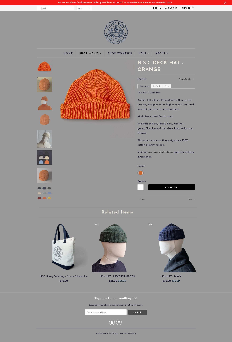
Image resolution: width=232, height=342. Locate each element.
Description (144, 86)
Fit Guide (157, 86)
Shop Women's (120, 53)
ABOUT (160, 53)
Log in (157, 8)
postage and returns (160, 152)
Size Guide (185, 79)
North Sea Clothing (111, 333)
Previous (143, 199)
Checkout (188, 8)
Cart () (173, 8)
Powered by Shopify (128, 333)
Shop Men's (89, 53)
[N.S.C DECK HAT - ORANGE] (95, 99)
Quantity (141, 181)
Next (191, 199)
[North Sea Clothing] (116, 33)
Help (142, 53)
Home (68, 53)
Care (167, 86)
